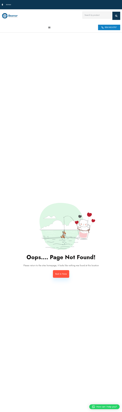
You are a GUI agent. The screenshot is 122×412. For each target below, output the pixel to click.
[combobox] (97, 15)
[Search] (116, 16)
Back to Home (61, 274)
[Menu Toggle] (49, 27)
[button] (109, 27)
